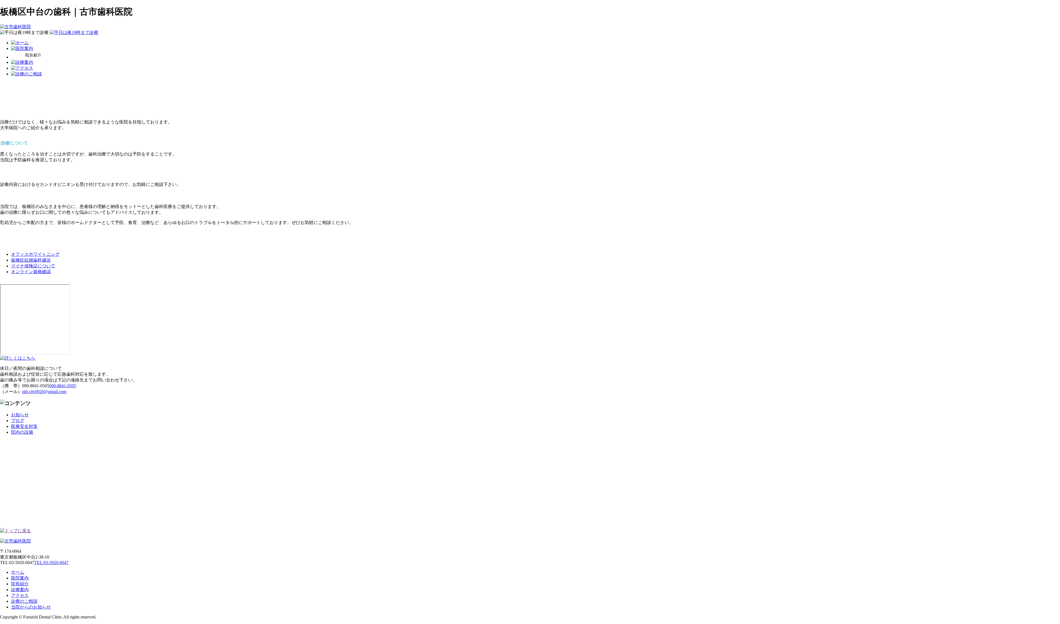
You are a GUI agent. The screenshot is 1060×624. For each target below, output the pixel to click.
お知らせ (20, 414)
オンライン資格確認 (31, 271)
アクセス (20, 595)
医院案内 (20, 578)
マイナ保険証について (33, 266)
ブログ (17, 420)
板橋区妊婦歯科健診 (31, 260)
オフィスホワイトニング (35, 254)
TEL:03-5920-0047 (51, 562)
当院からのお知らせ (31, 607)
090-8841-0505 (62, 385)
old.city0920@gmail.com (44, 391)
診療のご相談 (24, 601)
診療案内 (20, 589)
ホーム (17, 572)
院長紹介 (20, 583)
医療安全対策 (24, 426)
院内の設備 (22, 432)
